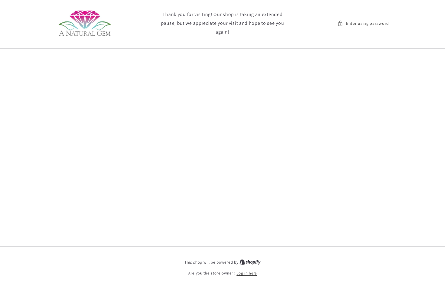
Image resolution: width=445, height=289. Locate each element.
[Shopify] (250, 262)
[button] (363, 23)
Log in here (246, 273)
